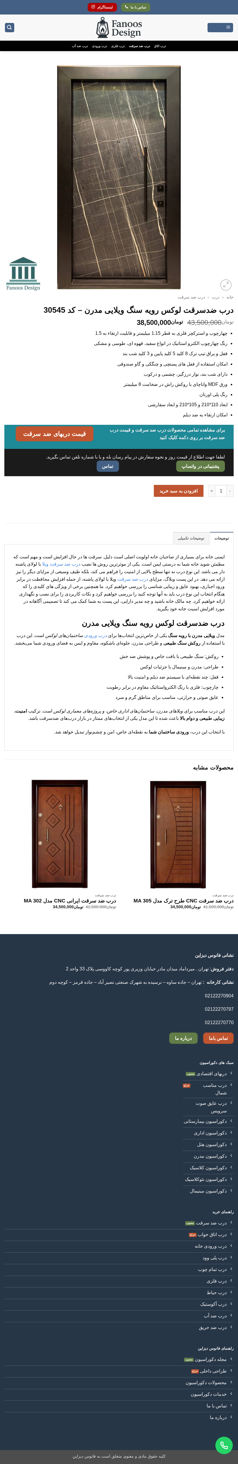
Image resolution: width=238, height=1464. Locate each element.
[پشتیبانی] (224, 1445)
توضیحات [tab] (221, 538)
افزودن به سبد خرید (179, 490)
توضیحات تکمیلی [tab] (191, 538)
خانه (230, 297)
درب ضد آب (80, 46)
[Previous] (233, 856)
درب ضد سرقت (139, 46)
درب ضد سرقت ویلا (61, 564)
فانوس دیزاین (84, 1456)
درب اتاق (160, 46)
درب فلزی (118, 46)
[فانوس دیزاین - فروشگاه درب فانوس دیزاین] (119, 28)
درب (215, 297)
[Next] (4, 856)
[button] (220, 28)
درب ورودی (99, 46)
